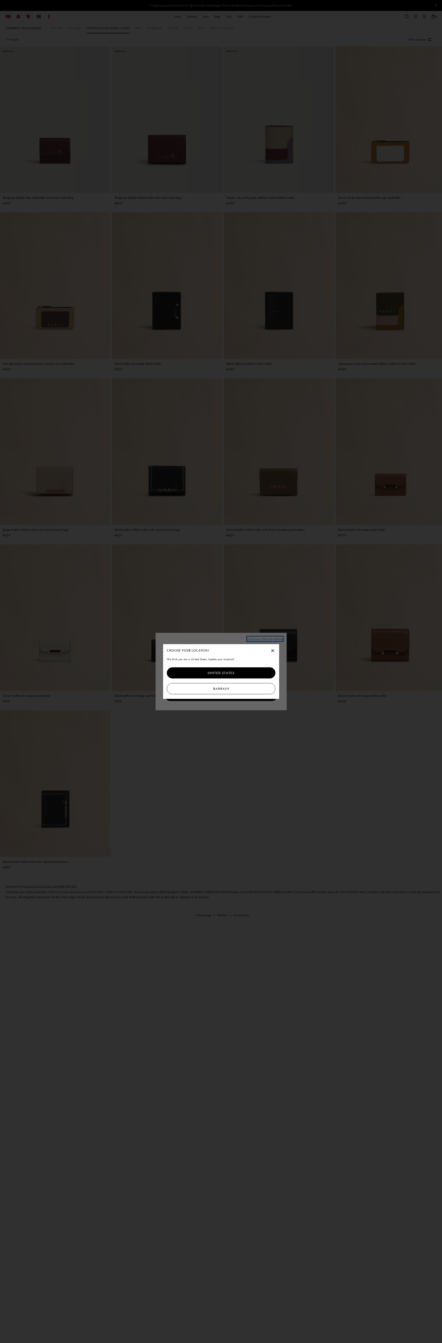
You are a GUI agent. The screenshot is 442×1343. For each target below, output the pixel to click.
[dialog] (221, 671)
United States (221, 673)
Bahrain (221, 689)
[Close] (272, 651)
